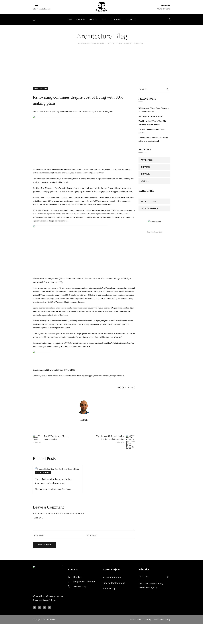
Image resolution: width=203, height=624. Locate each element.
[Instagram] (49, 607)
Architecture (40, 88)
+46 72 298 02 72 (163, 9)
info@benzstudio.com (41, 9)
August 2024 (147, 160)
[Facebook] (124, 387)
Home (69, 19)
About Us (80, 19)
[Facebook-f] (34, 607)
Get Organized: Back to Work (150, 116)
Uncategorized (149, 208)
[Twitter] (119, 387)
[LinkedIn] (133, 387)
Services (93, 19)
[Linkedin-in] (44, 607)
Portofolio (116, 19)
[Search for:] (154, 89)
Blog (104, 19)
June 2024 (145, 174)
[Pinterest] (128, 387)
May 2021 (145, 181)
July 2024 (145, 167)
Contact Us (131, 19)
